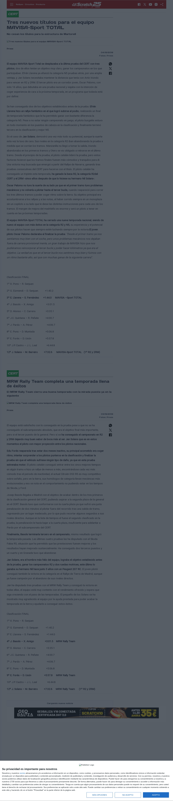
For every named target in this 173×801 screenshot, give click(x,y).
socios (22, 773)
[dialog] (86, 781)
